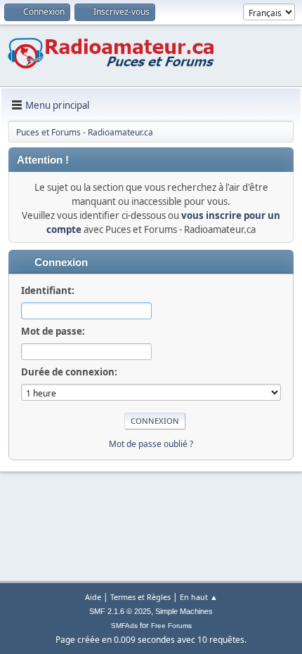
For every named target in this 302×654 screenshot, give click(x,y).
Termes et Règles (140, 597)
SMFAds (124, 625)
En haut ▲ (199, 597)
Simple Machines (184, 611)
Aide (93, 597)
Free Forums (171, 625)
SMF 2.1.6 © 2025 (120, 611)
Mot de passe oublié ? (151, 444)
